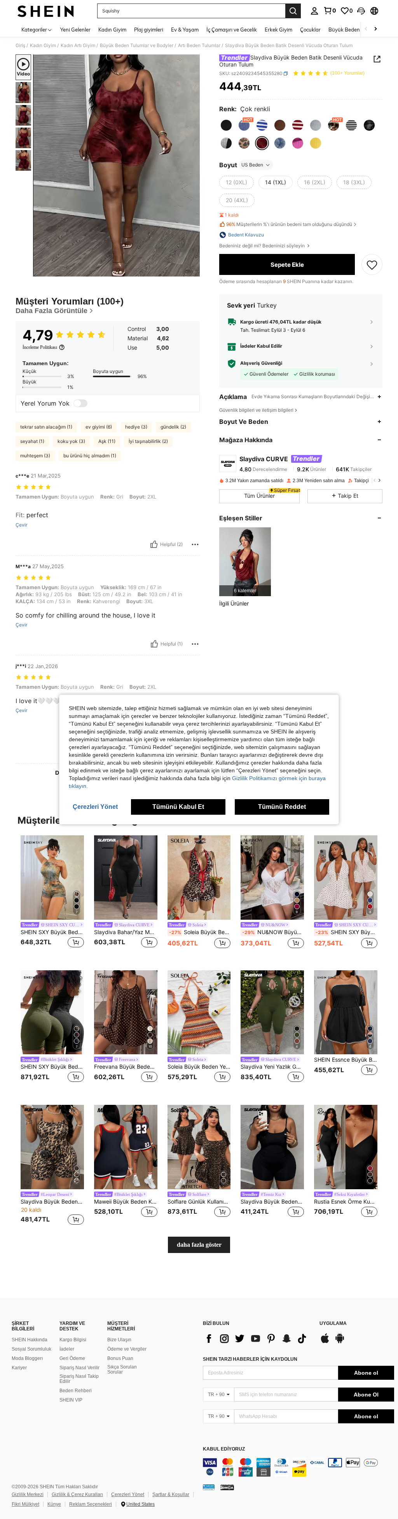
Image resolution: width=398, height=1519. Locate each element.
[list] (257, 1338)
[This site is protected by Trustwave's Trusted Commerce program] (209, 1487)
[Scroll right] (375, 29)
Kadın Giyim (43, 45)
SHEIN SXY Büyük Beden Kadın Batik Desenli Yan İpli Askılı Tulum (52, 932)
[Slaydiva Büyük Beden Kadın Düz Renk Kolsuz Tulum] (272, 1147)
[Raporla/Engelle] (195, 544)
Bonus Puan (120, 1358)
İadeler (66, 1349)
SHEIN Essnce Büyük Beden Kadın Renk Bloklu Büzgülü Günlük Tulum (345, 1060)
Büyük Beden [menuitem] (344, 29)
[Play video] (116, 165)
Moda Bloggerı (27, 1358)
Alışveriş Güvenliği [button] (261, 363)
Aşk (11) (106, 441)
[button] (361, 11)
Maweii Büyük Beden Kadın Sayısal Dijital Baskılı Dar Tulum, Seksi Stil (125, 1202)
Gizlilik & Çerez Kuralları (77, 1494)
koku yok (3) (71, 441)
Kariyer (19, 1367)
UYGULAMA (333, 1323)
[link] (329, 10)
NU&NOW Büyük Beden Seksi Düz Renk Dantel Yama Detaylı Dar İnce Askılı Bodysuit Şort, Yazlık (273, 932)
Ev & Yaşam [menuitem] (185, 29)
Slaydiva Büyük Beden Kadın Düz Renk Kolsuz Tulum (272, 1202)
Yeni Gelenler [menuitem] (75, 29)
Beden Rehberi (75, 1390)
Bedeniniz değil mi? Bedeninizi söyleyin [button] (262, 245)
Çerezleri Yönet (127, 1494)
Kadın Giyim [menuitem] (112, 29)
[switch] (80, 403)
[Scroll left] (366, 29)
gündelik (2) (173, 427)
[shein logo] (45, 11)
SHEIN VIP (70, 1400)
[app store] (324, 1342)
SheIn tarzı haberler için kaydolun (250, 1359)
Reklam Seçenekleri (90, 1504)
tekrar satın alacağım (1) (46, 427)
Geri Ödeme (72, 1358)
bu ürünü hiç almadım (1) (89, 455)
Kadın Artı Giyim (78, 45)
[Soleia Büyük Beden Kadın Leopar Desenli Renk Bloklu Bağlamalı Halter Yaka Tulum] (199, 877)
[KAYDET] (371, 264)
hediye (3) (136, 427)
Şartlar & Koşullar (170, 1494)
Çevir (21, 525)
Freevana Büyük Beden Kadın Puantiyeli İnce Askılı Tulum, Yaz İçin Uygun (125, 1067)
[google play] (339, 1342)
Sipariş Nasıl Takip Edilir (79, 1379)
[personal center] (314, 11)
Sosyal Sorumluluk (31, 1349)
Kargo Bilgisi (72, 1339)
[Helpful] (154, 544)
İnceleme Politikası (40, 347)
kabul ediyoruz (224, 1449)
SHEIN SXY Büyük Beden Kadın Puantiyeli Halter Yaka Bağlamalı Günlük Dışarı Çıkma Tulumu (346, 932)
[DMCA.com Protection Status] (227, 1487)
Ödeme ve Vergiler (127, 1349)
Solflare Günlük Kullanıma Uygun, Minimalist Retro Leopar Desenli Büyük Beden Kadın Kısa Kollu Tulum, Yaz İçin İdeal (199, 1202)
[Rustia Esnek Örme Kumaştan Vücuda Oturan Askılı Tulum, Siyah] (345, 1147)
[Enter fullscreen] (193, 270)
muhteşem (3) (35, 455)
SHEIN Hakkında (29, 1339)
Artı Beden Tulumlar (199, 45)
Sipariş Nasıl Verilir (79, 1367)
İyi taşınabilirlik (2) (148, 441)
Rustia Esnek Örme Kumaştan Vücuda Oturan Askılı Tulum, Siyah (345, 1202)
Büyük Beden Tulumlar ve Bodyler (136, 45)
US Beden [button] (252, 165)
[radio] (226, 125)
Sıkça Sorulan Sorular (122, 1369)
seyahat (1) (32, 441)
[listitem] (245, 561)
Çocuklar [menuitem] (310, 29)
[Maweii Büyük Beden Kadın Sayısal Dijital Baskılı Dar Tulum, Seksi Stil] (125, 1147)
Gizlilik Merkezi (28, 1494)
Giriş (20, 45)
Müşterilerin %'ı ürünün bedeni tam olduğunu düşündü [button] (289, 224)
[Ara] (293, 11)
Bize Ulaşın (119, 1339)
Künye (54, 1504)
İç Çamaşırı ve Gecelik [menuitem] (231, 29)
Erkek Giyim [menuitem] (278, 29)
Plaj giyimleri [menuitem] (148, 29)
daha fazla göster (199, 1244)
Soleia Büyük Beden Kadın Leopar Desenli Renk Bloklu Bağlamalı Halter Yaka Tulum (200, 932)
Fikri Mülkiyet (25, 1504)
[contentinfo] (298, 1467)
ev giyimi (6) (99, 427)
